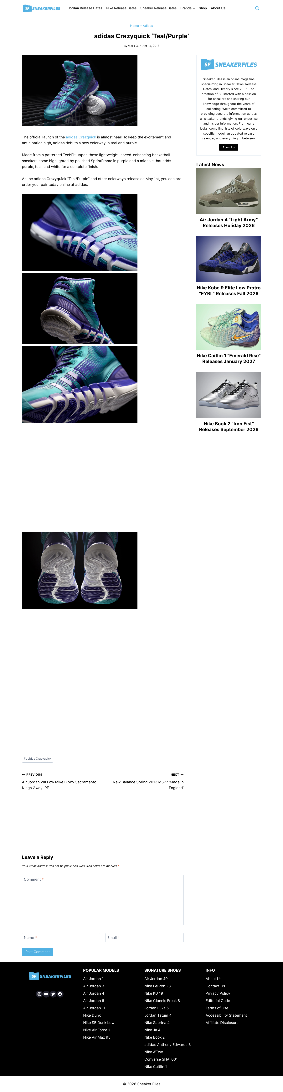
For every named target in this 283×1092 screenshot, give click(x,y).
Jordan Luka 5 (156, 1008)
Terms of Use (217, 1008)
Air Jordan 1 (93, 979)
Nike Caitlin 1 (155, 1066)
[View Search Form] (257, 8)
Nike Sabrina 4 (157, 1022)
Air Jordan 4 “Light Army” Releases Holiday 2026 (229, 222)
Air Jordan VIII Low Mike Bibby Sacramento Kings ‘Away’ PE (59, 781)
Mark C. (133, 46)
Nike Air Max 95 (97, 1037)
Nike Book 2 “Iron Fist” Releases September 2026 (229, 426)
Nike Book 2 (154, 1037)
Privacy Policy (218, 993)
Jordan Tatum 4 (158, 1015)
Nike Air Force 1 (96, 1030)
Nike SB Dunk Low (98, 1022)
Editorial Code (218, 1000)
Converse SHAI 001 (161, 1059)
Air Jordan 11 (94, 1008)
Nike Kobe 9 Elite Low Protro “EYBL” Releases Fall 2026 (229, 290)
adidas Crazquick (81, 137)
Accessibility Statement (226, 1015)
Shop (203, 8)
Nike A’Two (153, 1052)
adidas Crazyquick (37, 758)
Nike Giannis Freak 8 (162, 1000)
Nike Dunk (92, 1015)
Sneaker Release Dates (158, 8)
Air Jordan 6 (93, 1000)
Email (113, 937)
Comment (34, 879)
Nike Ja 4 (152, 1030)
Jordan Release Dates (85, 8)
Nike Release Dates (121, 8)
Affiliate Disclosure (222, 1022)
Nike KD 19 (153, 993)
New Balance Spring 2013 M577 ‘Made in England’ (148, 781)
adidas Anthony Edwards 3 (167, 1044)
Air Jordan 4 (93, 993)
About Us (218, 8)
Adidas (148, 26)
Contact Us (215, 986)
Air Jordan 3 (93, 986)
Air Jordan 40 (156, 979)
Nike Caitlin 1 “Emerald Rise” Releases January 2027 (229, 358)
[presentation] (228, 191)
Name (30, 937)
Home (134, 26)
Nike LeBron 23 (157, 986)
